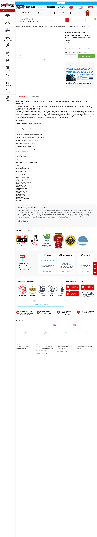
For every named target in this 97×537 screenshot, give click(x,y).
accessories (7, 70)
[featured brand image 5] (61, 7)
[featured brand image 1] (30, 7)
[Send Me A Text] (95, 264)
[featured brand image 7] (82, 7)
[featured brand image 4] (51, 7)
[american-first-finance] (71, 65)
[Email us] (95, 268)
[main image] (45, 44)
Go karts (7, 25)
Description (22, 96)
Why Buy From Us (23, 230)
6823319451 (47, 271)
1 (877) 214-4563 (29, 19)
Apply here (61, 3)
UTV (8, 55)
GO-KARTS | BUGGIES (25, 26)
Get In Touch (66, 271)
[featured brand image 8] (92, 7)
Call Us (8, 92)
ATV (8, 18)
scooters (8, 48)
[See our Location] (95, 273)
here (70, 264)
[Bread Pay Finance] (67, 65)
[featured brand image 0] (20, 7)
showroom (7, 85)
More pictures (35, 96)
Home (17, 26)
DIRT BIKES (8, 33)
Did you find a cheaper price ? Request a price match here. (78, 48)
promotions (7, 78)
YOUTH (46, 26)
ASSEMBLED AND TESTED (37, 26)
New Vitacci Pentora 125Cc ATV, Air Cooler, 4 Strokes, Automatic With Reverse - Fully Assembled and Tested (45, 348)
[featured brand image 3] (41, 7)
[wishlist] (89, 20)
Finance (7, 100)
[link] (25, 333)
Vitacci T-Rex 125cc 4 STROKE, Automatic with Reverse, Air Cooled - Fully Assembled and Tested (70, 26)
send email (85, 271)
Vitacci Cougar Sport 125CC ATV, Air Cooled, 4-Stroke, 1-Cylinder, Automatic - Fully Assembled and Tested (66, 346)
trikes (8, 63)
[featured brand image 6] (71, 7)
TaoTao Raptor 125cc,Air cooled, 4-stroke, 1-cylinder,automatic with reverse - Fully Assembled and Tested (86, 346)
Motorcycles (8, 40)
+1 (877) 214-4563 (47, 261)
